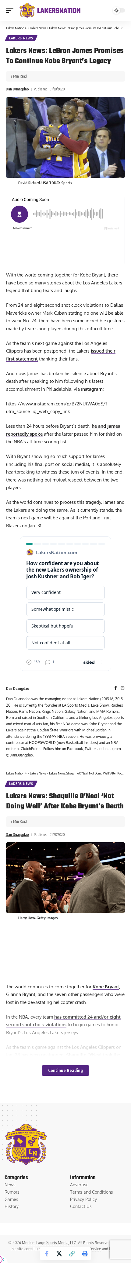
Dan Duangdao (17, 89)
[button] (11, 10)
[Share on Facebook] (46, 1253)
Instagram (92, 389)
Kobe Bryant (106, 987)
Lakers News (21, 38)
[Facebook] (116, 688)
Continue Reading (65, 1070)
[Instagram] (122, 688)
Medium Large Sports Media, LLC (49, 1242)
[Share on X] (59, 1253)
